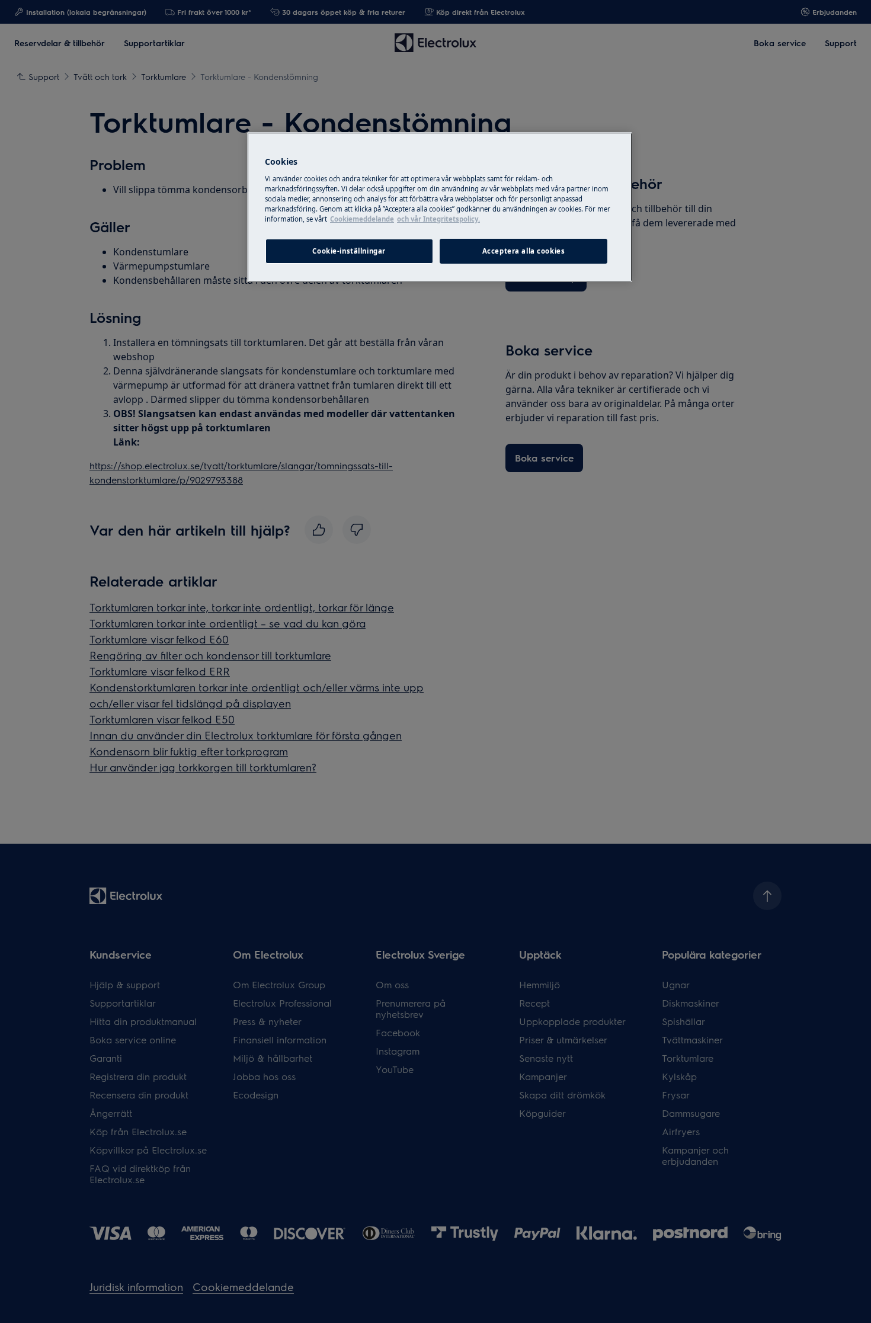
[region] (439, 207)
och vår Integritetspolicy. (438, 218)
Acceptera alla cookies (523, 250)
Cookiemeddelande (362, 218)
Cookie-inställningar (348, 250)
